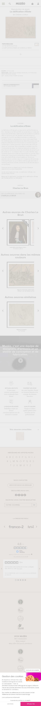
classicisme (18, 169)
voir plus (19, 568)
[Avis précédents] (1, 568)
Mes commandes (20, 638)
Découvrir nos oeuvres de (13, 195)
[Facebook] (16, 496)
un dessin (15, 167)
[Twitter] (24, 496)
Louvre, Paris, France (7, 173)
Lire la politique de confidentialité (11, 697)
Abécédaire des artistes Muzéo (20, 452)
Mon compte (20, 641)
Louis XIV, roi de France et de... (18, 248)
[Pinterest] (21, 496)
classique (30, 167)
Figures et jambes (21, 330)
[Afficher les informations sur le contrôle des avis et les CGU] (31, 554)
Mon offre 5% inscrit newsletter (20, 643)
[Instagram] (19, 496)
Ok (34, 505)
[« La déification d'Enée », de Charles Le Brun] (20, 436)
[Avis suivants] (39, 568)
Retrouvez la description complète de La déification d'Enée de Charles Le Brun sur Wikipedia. (19, 177)
